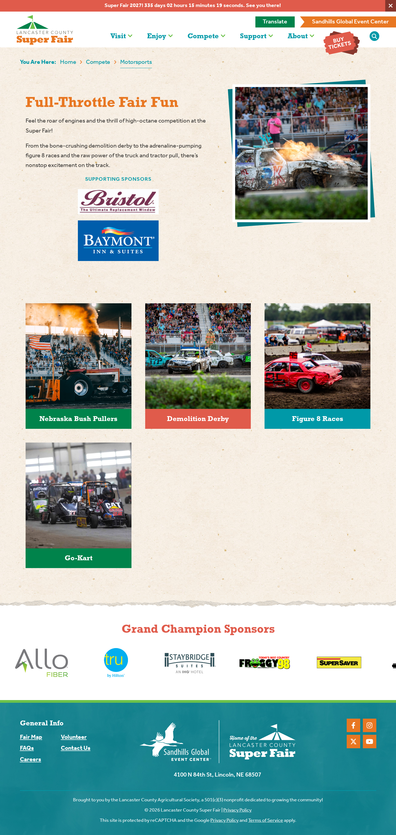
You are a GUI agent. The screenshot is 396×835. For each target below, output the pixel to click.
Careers (30, 759)
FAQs (27, 748)
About (298, 36)
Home (68, 62)
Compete (203, 36)
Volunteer (74, 737)
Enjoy (156, 36)
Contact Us (76, 748)
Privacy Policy (237, 810)
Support (253, 36)
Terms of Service (265, 820)
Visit (118, 36)
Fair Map (31, 737)
